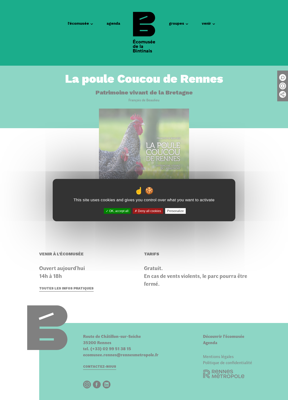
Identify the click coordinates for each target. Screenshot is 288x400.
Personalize (175, 210)
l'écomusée (78, 23)
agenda (113, 23)
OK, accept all (118, 210)
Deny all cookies (149, 210)
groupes (176, 23)
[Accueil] (144, 33)
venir (206, 23)
